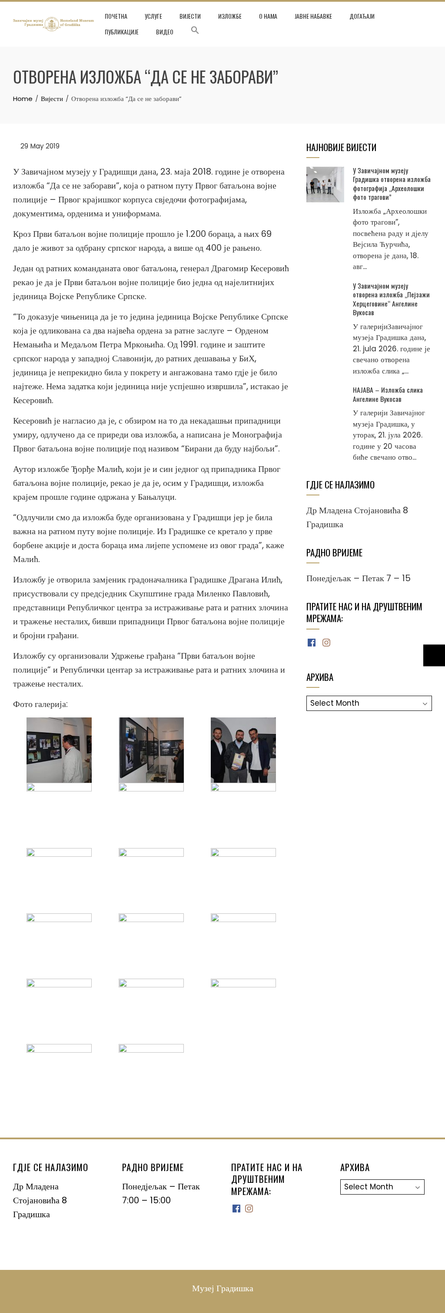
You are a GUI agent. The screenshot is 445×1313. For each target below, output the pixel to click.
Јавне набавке (313, 15)
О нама (268, 15)
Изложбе (230, 15)
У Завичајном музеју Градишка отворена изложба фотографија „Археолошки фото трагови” (392, 183)
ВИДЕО (164, 31)
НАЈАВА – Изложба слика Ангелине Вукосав (388, 394)
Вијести (190, 15)
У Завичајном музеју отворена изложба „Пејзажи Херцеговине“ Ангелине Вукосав (391, 298)
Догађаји (362, 15)
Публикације (122, 31)
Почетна (116, 15)
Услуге (153, 15)
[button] (195, 32)
